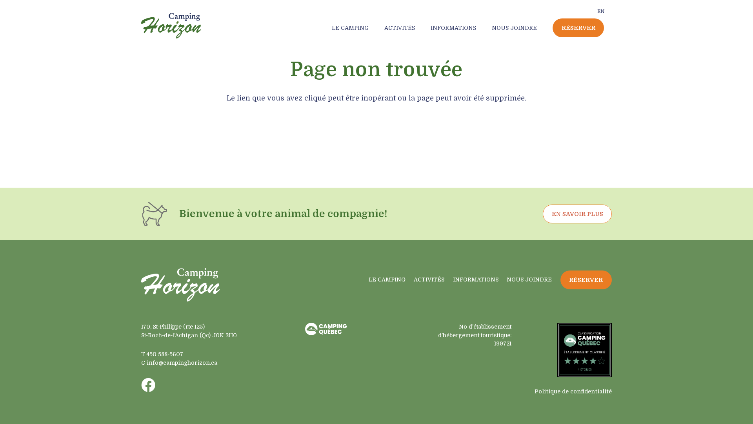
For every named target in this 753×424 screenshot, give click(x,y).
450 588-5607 (165, 354)
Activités (429, 279)
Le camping (387, 279)
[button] (372, 28)
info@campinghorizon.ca (182, 363)
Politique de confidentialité (573, 391)
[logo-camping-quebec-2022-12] (326, 329)
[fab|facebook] (148, 385)
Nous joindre (529, 279)
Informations (475, 279)
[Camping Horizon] (171, 25)
